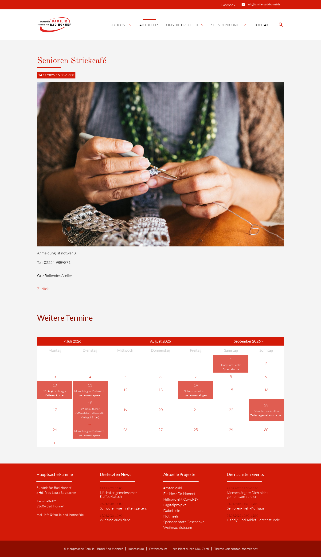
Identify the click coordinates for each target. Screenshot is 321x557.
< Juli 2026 (72, 341)
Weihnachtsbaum (177, 527)
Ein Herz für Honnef (179, 493)
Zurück (43, 288)
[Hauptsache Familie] (55, 25)
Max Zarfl (202, 549)
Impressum (136, 549)
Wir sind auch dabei (116, 520)
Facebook (228, 5)
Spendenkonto (229, 25)
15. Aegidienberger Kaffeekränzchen (54, 393)
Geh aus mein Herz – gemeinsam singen (196, 393)
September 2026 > (248, 341)
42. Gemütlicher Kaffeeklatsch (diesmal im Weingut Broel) (90, 413)
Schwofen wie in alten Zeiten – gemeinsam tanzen (266, 413)
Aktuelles (149, 25)
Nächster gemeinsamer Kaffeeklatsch (118, 494)
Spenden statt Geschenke (183, 521)
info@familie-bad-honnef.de (263, 4)
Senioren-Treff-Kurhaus (246, 508)
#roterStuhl (172, 488)
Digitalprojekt (174, 504)
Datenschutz (158, 549)
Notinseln (171, 516)
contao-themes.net (244, 549)
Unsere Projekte (185, 25)
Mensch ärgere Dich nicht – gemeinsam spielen (90, 393)
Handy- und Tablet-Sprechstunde (231, 367)
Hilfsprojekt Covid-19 (180, 499)
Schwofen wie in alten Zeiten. (123, 508)
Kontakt (262, 25)
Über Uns (121, 25)
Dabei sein (171, 510)
